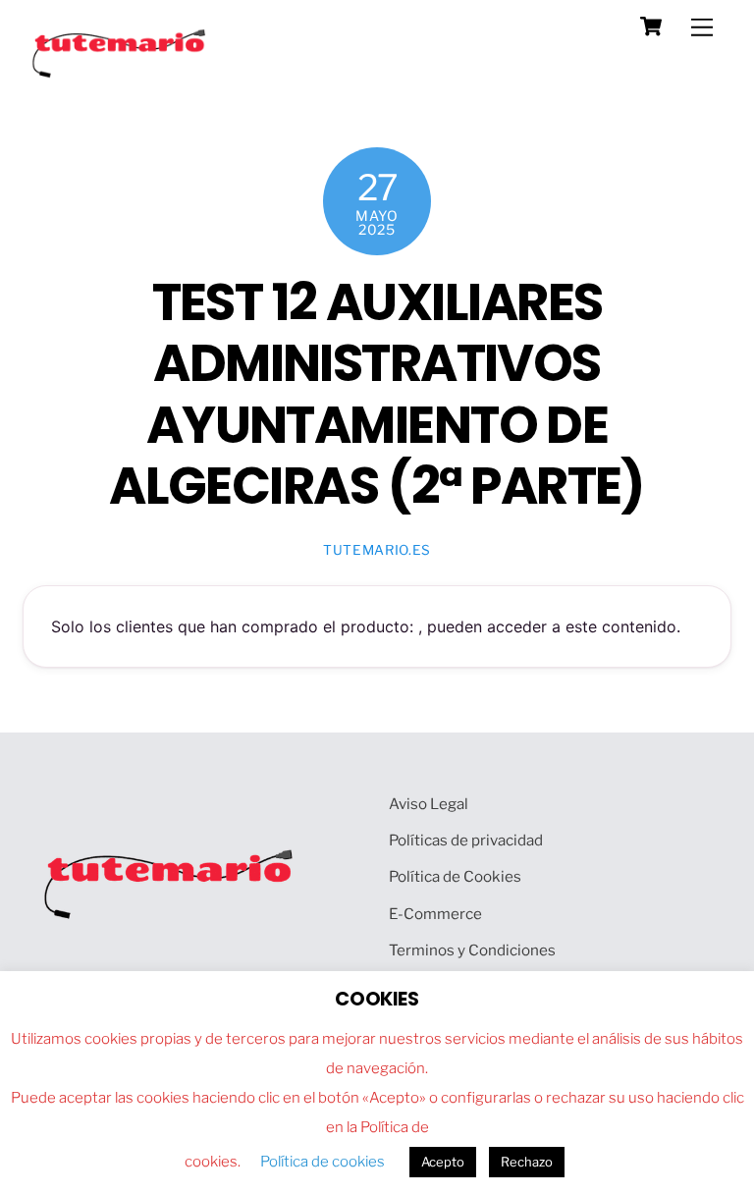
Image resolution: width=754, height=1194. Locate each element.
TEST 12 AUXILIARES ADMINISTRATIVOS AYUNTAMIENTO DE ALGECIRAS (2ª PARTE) (377, 394)
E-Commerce (435, 913)
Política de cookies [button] (322, 1161)
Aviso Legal (428, 803)
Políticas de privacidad (466, 840)
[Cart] (651, 26)
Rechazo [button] (527, 1161)
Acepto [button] (442, 1161)
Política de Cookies (455, 876)
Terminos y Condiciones (472, 950)
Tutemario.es (377, 550)
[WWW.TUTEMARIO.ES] (121, 73)
